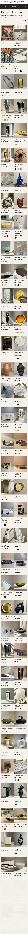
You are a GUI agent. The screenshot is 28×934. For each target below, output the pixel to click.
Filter (4, 21)
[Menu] (2, 7)
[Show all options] (9, 95)
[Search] (5, 6)
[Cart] (26, 6)
